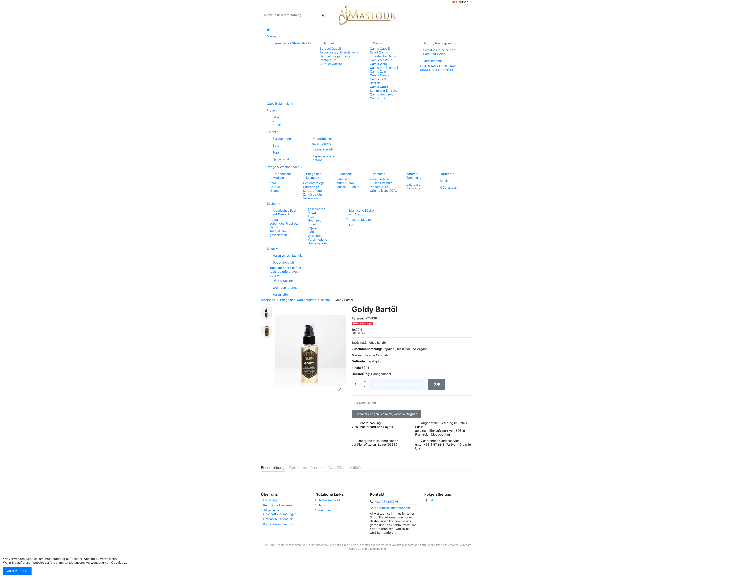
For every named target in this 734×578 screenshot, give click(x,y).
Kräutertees (448, 187)
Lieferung (270, 500)
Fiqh (311, 232)
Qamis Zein (378, 71)
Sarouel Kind (282, 139)
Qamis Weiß (378, 64)
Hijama (274, 190)
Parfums (379, 174)
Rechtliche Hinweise (277, 505)
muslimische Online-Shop (341, 544)
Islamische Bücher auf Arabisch (362, 212)
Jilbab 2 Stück (277, 121)
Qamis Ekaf (378, 79)
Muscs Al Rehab (347, 187)
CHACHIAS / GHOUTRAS (438, 66)
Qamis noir (377, 98)
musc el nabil (345, 183)
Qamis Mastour (381, 60)
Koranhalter (281, 294)
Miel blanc (325, 510)
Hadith (274, 227)
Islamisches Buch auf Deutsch (285, 212)
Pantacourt (328, 60)
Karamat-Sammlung (413, 175)
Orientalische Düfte (384, 190)
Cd (351, 225)
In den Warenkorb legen (400, 384)
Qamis (377, 43)
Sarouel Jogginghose (335, 56)
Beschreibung (273, 468)
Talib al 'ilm (278, 231)
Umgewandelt (318, 243)
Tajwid (312, 228)
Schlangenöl (378, 548)
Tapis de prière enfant (323, 158)
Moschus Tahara (460, 544)
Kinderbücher (322, 139)
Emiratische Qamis (383, 56)
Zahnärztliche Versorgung (312, 196)
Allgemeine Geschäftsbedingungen (279, 512)
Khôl (273, 183)
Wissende (315, 236)
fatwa (312, 213)
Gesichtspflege (314, 183)
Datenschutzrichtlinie (278, 519)
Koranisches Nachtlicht (289, 255)
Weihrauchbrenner (286, 287)
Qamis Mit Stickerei (384, 68)
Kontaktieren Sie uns (278, 524)
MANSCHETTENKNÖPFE (438, 70)
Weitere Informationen (145, 562)
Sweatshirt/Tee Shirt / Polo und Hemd (439, 52)
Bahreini (375, 83)
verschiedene (379, 179)
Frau (311, 216)
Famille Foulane (321, 144)
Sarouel (328, 43)
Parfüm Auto (379, 187)
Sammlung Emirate (383, 90)
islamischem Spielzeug (411, 544)
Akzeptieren (17, 571)
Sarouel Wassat (331, 64)
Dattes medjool (329, 500)
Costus (275, 187)
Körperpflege (312, 190)
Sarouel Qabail (330, 48)
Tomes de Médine (359, 219)
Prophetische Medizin (282, 175)
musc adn (343, 179)
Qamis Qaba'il (380, 48)
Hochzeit (314, 220)
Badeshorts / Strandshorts (292, 43)
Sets (276, 145)
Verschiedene (433, 61)
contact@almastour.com (392, 508)
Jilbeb (364, 548)
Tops (276, 152)
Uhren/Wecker (283, 281)
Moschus (345, 174)
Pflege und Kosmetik (314, 175)
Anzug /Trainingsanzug (439, 43)
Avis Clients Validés (345, 468)
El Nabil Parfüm (381, 183)
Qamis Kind (281, 159)
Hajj (320, 505)
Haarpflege (311, 187)
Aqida (274, 219)
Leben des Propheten (285, 223)
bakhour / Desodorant (414, 186)
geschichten (278, 235)
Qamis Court (379, 87)
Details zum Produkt (306, 468)
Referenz (358, 318)
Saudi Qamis (379, 52)
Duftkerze (447, 174)
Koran (312, 224)
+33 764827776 (386, 502)
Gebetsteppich (283, 262)
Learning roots (323, 149)
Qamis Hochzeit (381, 94)
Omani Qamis (379, 75)
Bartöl (444, 181)
